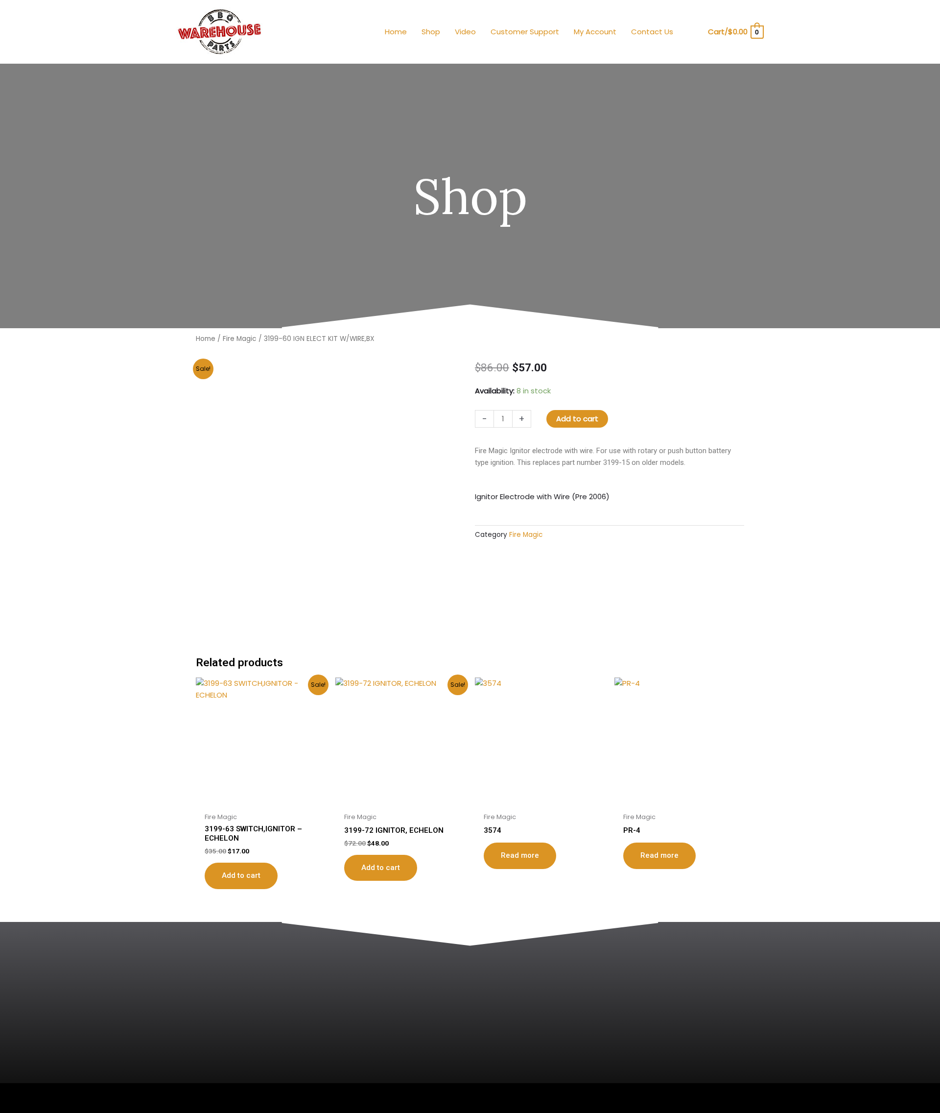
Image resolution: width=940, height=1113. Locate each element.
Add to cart (577, 418)
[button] (693, 32)
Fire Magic (240, 338)
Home (205, 338)
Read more (520, 855)
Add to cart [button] (241, 875)
